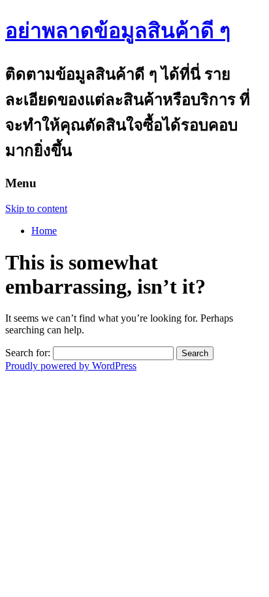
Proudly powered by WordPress (70, 365)
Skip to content (36, 208)
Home (44, 230)
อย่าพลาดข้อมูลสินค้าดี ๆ (117, 30)
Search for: (27, 352)
